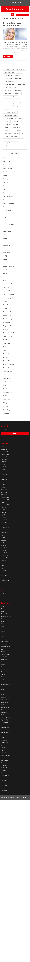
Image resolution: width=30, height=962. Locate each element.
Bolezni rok (6, 175)
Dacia (4, 189)
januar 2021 (4, 578)
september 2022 (5, 532)
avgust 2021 (4, 560)
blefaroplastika (20, 69)
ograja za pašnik (9, 99)
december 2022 (5, 525)
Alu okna (5, 158)
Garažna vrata (7, 207)
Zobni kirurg (6, 410)
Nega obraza (6, 287)
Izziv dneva (6, 221)
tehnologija (7, 124)
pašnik (19, 103)
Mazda (5, 273)
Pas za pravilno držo (9, 312)
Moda (4, 280)
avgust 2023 (4, 507)
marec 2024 (4, 489)
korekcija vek (8, 93)
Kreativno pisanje (8, 249)
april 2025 (3, 467)
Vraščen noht (7, 382)
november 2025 (5, 454)
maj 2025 (3, 464)
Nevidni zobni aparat (9, 294)
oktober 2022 (4, 530)
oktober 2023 (4, 502)
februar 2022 (4, 550)
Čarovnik (5, 182)
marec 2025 (4, 469)
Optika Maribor (7, 305)
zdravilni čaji (8, 133)
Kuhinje (5, 259)
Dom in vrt (6, 200)
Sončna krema (7, 347)
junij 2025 (3, 461)
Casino (5, 186)
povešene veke (8, 109)
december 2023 (5, 497)
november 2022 (5, 527)
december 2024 (5, 474)
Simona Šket (6, 343)
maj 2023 (3, 514)
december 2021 (5, 555)
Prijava (2, 593)
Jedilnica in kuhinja (8, 224)
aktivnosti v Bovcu (9, 69)
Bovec (18, 72)
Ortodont (5, 308)
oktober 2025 (4, 456)
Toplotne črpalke (8, 368)
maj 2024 (3, 487)
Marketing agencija (8, 266)
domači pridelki (8, 78)
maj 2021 (3, 568)
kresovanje (17, 93)
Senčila (5, 340)
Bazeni (5, 165)
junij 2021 (3, 565)
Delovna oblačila (8, 196)
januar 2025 (4, 472)
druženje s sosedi (9, 81)
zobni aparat (14, 136)
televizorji (15, 124)
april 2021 (3, 570)
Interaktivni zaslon (8, 214)
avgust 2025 (4, 459)
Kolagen (5, 238)
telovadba (7, 127)
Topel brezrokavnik (8, 364)
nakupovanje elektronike (11, 96)
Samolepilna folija (8, 336)
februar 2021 (4, 575)
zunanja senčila (8, 139)
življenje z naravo (9, 146)
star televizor (15, 121)
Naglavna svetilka (8, 284)
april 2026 (3, 446)
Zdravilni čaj (6, 399)
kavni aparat (8, 90)
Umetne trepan (7, 371)
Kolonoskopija (17, 90)
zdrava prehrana (18, 130)
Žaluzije (5, 389)
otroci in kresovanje (9, 103)
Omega (5, 301)
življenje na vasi (13, 142)
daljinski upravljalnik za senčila (12, 75)
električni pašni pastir (10, 84)
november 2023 (5, 499)
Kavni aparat (6, 228)
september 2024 (5, 482)
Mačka (5, 263)
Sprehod (5, 350)
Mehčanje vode (7, 277)
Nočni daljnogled (8, 298)
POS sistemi (6, 322)
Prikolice (5, 329)
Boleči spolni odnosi (9, 172)
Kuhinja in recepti (8, 256)
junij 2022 (3, 540)
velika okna (7, 130)
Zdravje (5, 403)
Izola (4, 217)
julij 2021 (3, 563)
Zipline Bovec (7, 406)
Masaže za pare (7, 270)
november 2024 (5, 477)
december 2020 (5, 580)
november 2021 (5, 557)
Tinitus (5, 357)
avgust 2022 (4, 535)
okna (17, 99)
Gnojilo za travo (7, 210)
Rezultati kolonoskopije (10, 118)
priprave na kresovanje (10, 112)
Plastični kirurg (7, 319)
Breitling (5, 179)
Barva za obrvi (7, 161)
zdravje (16, 133)
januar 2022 (4, 552)
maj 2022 (3, 542)
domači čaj (18, 78)
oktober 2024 (4, 479)
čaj (5, 142)
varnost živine (16, 127)
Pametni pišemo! (15, 9)
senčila (21, 118)
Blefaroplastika (7, 168)
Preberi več (8, 57)
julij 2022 (3, 537)
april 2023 (3, 517)
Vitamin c (6, 375)
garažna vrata (21, 84)
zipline (6, 136)
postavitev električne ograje (11, 106)
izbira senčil (8, 87)
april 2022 (3, 545)
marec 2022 (4, 547)
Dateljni (5, 193)
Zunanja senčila (7, 413)
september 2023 (5, 504)
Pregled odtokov (7, 326)
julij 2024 (3, 484)
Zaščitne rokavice (8, 396)
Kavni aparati (7, 231)
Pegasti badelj (7, 315)
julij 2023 (3, 509)
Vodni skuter (6, 378)
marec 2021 (4, 573)
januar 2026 (4, 449)
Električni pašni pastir (9, 203)
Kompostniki (6, 245)
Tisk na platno (7, 361)
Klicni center (6, 235)
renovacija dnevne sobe (11, 115)
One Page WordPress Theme (10, 797)
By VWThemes (24, 797)
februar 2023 (4, 522)
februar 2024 (4, 492)
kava (15, 87)
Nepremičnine (7, 291)
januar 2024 (4, 494)
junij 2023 (3, 512)
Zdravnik (23, 133)
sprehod (7, 121)
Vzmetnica (6, 385)
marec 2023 (4, 520)
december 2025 (5, 451)
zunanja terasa (19, 139)
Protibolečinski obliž (9, 333)
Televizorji (6, 354)
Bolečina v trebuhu (9, 72)
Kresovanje (6, 252)
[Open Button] (12, 14)
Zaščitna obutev (7, 392)
